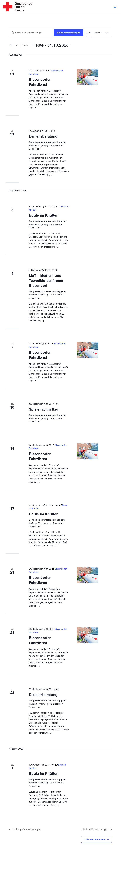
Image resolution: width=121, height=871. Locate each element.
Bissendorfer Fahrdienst (40, 82)
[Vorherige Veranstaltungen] (11, 45)
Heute (25, 45)
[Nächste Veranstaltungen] (16, 45)
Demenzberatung (43, 136)
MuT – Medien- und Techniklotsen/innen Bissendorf (46, 280)
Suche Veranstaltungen (68, 32)
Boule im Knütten (43, 215)
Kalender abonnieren (95, 839)
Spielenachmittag (43, 409)
